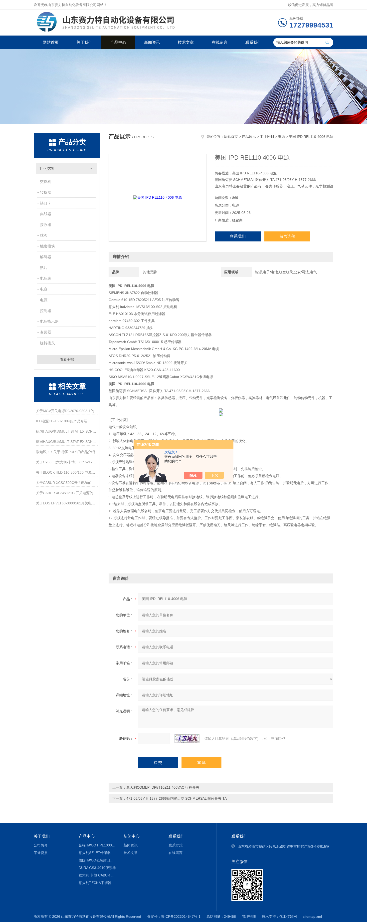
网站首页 (51, 42)
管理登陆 (249, 916)
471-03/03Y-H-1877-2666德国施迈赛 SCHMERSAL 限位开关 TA (176, 798)
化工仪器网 (288, 916)
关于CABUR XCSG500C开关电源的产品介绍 (67, 483)
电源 (43, 300)
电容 (43, 289)
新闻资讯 (152, 42)
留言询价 (287, 236)
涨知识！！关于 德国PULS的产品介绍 (65, 452)
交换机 (45, 181)
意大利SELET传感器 (95, 853)
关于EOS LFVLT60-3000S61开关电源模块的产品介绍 (67, 503)
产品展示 (249, 137)
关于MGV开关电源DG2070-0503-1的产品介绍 (67, 411)
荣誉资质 (41, 853)
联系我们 (253, 42)
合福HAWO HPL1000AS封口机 (97, 845)
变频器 (45, 332)
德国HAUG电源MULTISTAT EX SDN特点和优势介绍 (67, 431)
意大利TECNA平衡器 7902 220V (97, 883)
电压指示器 (49, 321)
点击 (91, 168)
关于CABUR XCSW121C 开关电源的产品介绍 (67, 493)
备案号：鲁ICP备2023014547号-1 (173, 916)
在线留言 (220, 42)
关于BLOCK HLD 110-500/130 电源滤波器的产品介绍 (67, 472)
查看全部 (67, 360)
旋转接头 (47, 343)
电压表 (45, 278)
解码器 (45, 257)
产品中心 (118, 42)
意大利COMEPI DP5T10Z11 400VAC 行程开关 (162, 787)
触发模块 (47, 246)
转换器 (45, 192)
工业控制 (46, 168)
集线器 (45, 214)
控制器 (45, 311)
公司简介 (41, 845)
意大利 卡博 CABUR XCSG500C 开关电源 (97, 875)
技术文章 (186, 42)
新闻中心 (132, 836)
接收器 (45, 224)
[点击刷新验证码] (187, 738)
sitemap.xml (312, 916)
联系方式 (176, 845)
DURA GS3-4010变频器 (97, 868)
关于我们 (84, 42)
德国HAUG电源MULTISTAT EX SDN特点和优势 (67, 442)
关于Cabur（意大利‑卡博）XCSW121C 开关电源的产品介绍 (67, 462)
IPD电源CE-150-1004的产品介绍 (61, 421)
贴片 (43, 267)
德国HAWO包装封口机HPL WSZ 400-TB (97, 860)
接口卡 (45, 203)
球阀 (43, 235)
